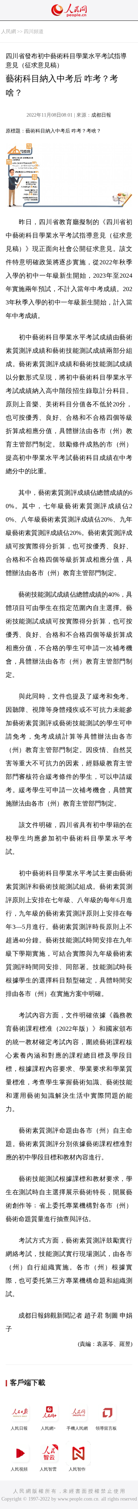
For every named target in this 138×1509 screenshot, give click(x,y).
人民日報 (19, 1428)
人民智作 (77, 1469)
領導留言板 (106, 1428)
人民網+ (48, 1428)
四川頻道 (34, 31)
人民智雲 (48, 1469)
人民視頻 (19, 1469)
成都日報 (101, 115)
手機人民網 (77, 1428)
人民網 (8, 31)
